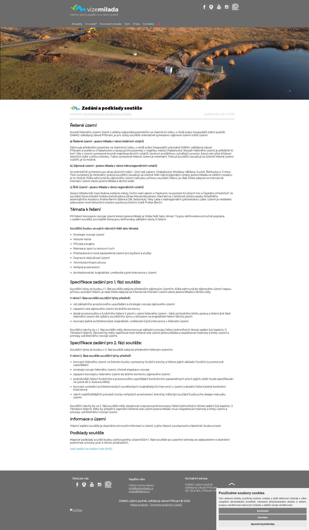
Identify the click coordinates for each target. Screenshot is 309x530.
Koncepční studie (111, 23)
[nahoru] (232, 484)
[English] (158, 24)
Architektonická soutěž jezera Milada (107, 114)
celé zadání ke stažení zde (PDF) (91, 448)
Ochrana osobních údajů (166, 504)
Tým (127, 23)
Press (136, 23)
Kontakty (148, 23)
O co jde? (91, 23)
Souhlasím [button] (263, 510)
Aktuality (77, 23)
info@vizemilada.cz (141, 488)
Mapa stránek (139, 504)
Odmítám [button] (263, 517)
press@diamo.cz (139, 491)
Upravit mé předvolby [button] (263, 524)
